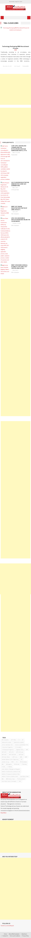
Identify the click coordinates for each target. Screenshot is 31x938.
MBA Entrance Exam (10, 779)
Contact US (5, 936)
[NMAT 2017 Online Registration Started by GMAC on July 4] (5, 211)
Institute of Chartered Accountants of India (11, 771)
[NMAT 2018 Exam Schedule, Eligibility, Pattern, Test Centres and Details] (5, 269)
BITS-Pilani (13, 740)
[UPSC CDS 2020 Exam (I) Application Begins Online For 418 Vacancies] (5, 240)
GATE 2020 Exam (12, 754)
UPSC (20, 781)
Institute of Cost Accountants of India (10, 776)
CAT (22, 740)
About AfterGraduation (14, 934)
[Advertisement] (15, 89)
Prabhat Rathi (14, 155)
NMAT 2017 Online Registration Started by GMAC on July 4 (19, 208)
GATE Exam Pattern (6, 757)
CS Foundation (18, 747)
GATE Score (14, 757)
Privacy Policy (25, 936)
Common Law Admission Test (21, 745)
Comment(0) (25, 66)
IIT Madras (10, 766)
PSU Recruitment (21, 779)
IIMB (3, 764)
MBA (3, 779)
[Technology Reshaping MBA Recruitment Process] (15, 29)
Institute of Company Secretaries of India (11, 774)
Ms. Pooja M (17, 66)
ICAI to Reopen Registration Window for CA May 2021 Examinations (20, 184)
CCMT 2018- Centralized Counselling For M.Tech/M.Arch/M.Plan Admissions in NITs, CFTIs (19, 148)
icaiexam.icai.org (5, 762)
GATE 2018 (4, 752)
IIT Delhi (3, 766)
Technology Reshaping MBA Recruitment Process (15, 47)
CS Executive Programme (7, 747)
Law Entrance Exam (24, 776)
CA (19, 740)
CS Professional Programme (8, 749)
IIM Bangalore (9, 764)
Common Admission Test (7, 745)
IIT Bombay (24, 764)
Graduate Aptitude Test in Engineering (10, 759)
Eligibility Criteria (19, 749)
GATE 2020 (4, 754)
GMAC (21, 757)
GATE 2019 (11, 752)
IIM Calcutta (16, 764)
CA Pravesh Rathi (15, 190)
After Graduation (15, 214)
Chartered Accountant (6, 742)
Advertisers (24, 934)
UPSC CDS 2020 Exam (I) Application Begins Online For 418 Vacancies (20, 219)
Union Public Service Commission (9, 781)
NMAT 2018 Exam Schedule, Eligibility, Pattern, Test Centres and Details (19, 266)
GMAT (26, 757)
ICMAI (12, 762)
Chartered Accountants (19, 742)
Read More (3, 813)
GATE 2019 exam (19, 752)
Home (5, 934)
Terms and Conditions (15, 936)
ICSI (17, 762)
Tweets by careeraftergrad (7, 925)
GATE (27, 749)
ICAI (21, 759)
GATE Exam (21, 754)
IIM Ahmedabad (23, 762)
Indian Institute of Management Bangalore (11, 769)
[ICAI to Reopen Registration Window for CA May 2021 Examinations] (5, 193)
